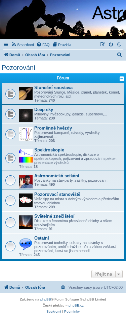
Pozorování (19, 67)
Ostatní (41, 238)
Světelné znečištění (54, 216)
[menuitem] (22, 45)
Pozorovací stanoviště (57, 194)
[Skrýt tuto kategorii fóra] (122, 78)
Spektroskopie (49, 149)
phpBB (45, 299)
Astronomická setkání (56, 175)
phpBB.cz (76, 305)
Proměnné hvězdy (53, 128)
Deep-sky (43, 109)
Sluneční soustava (53, 87)
